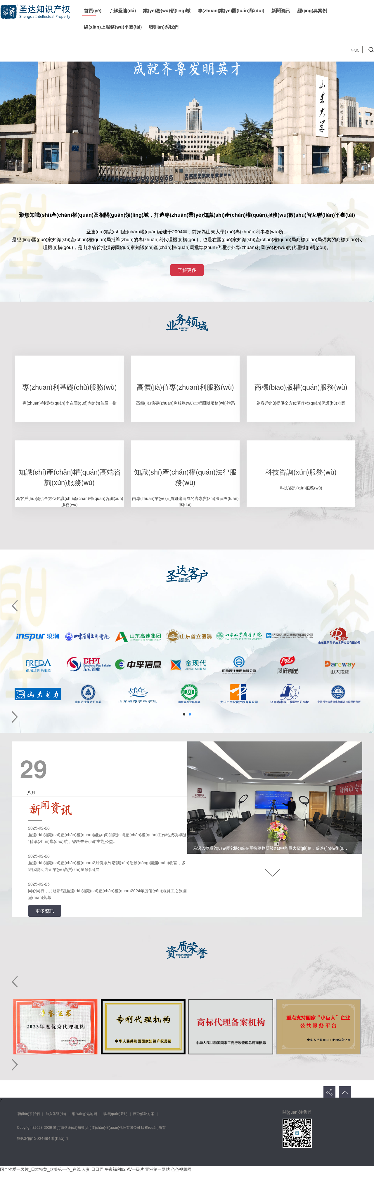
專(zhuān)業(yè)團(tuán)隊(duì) (231, 10)
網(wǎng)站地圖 (84, 1113)
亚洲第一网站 (157, 1169)
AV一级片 (135, 1169)
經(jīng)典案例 (312, 10)
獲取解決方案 (143, 1113)
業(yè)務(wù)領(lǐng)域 (167, 10)
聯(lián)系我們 (164, 26)
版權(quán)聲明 (115, 1113)
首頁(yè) (92, 10)
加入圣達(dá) (56, 1113)
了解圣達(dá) (122, 10)
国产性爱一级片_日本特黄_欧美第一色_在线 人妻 (45, 1169)
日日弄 (97, 1169)
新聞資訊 (280, 10)
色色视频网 (181, 1169)
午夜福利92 (115, 1169)
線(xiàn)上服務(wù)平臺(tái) (113, 26)
